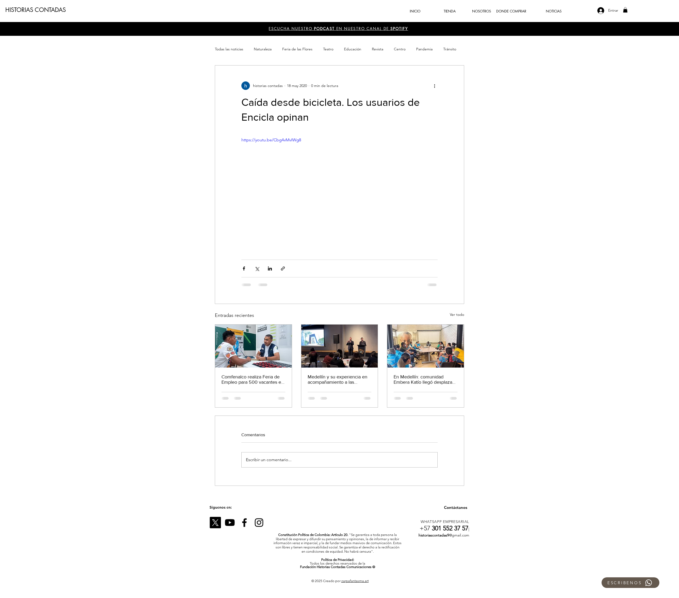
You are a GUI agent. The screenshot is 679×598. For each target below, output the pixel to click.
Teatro (328, 49)
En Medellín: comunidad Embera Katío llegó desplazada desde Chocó (425, 379)
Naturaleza (263, 49)
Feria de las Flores (297, 49)
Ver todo (457, 314)
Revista (377, 49)
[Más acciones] (434, 85)
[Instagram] (259, 522)
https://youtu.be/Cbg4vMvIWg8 (271, 139)
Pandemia (424, 49)
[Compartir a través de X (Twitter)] (256, 268)
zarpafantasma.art (355, 581)
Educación (352, 49)
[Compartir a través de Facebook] (243, 268)
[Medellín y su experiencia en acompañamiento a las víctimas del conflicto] (339, 346)
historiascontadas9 (434, 535)
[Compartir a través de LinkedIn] (269, 268)
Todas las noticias (229, 49)
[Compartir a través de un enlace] (282, 268)
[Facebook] (244, 522)
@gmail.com (459, 535)
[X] (215, 522)
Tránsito (449, 49)
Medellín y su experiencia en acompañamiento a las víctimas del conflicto (337, 379)
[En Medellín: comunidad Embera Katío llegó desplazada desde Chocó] (425, 346)
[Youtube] (230, 522)
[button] (625, 9)
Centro (400, 49)
